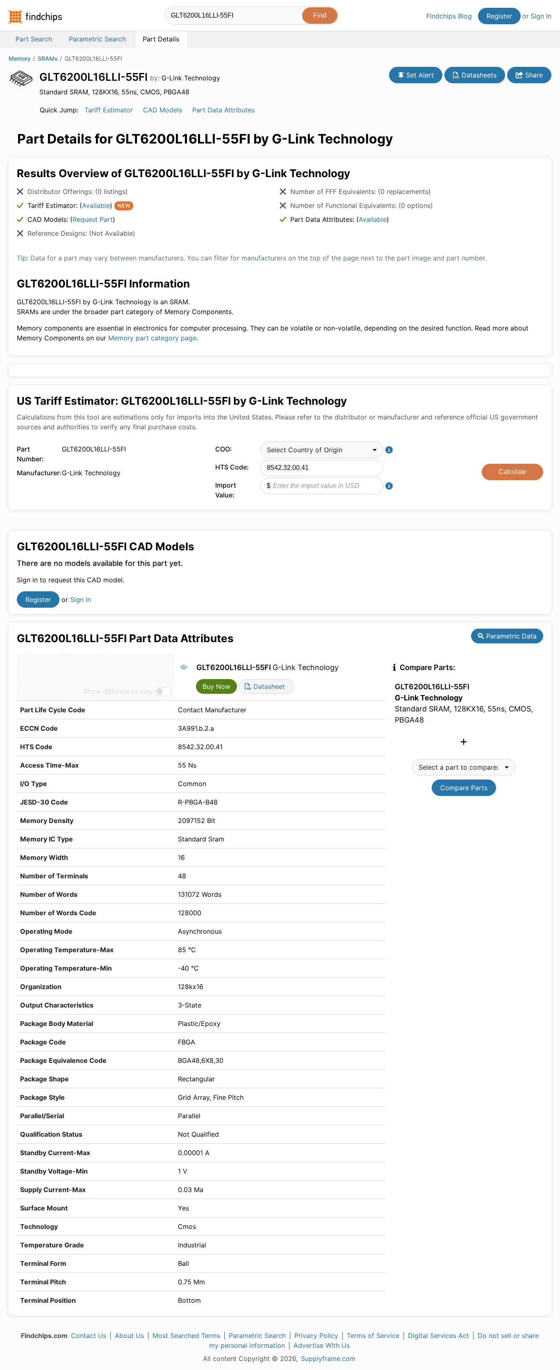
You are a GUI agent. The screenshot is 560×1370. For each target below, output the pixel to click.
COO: (223, 449)
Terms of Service (373, 1335)
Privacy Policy (316, 1335)
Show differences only (118, 691)
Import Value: (225, 490)
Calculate (512, 471)
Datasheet (268, 686)
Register (499, 16)
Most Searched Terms (186, 1335)
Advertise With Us (322, 1345)
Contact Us (88, 1335)
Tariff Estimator (108, 110)
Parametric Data (510, 636)
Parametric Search (257, 1335)
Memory (20, 58)
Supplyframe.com (328, 1358)
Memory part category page (152, 338)
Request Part (93, 219)
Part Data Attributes (223, 110)
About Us (129, 1335)
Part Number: (30, 454)
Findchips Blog (449, 16)
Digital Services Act (438, 1335)
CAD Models (162, 110)
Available (96, 205)
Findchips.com (35, 17)
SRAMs (48, 58)
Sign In (540, 16)
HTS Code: (232, 467)
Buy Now (216, 686)
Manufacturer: (37, 473)
